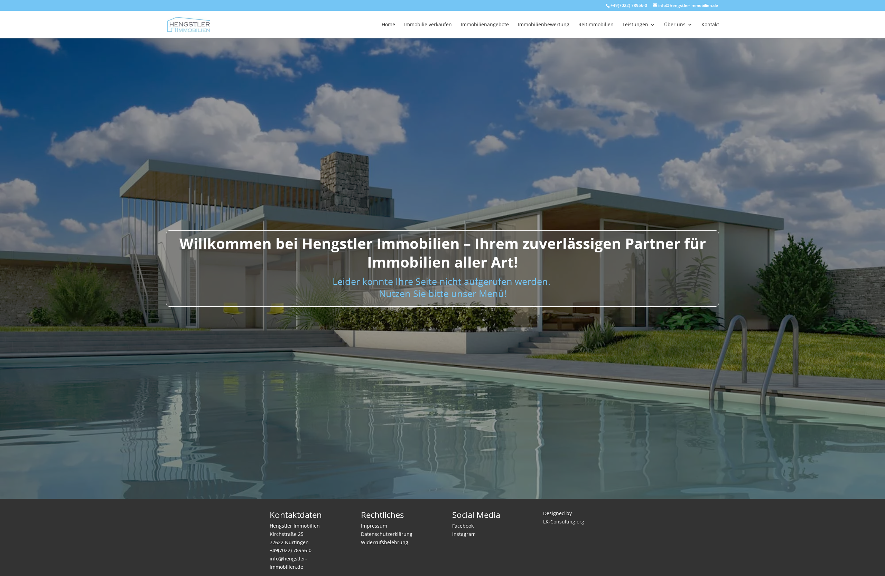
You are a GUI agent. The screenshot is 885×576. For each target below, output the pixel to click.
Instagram (464, 534)
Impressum (374, 525)
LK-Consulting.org (563, 521)
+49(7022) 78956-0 (629, 5)
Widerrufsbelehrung (384, 542)
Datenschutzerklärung (386, 534)
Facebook (463, 525)
